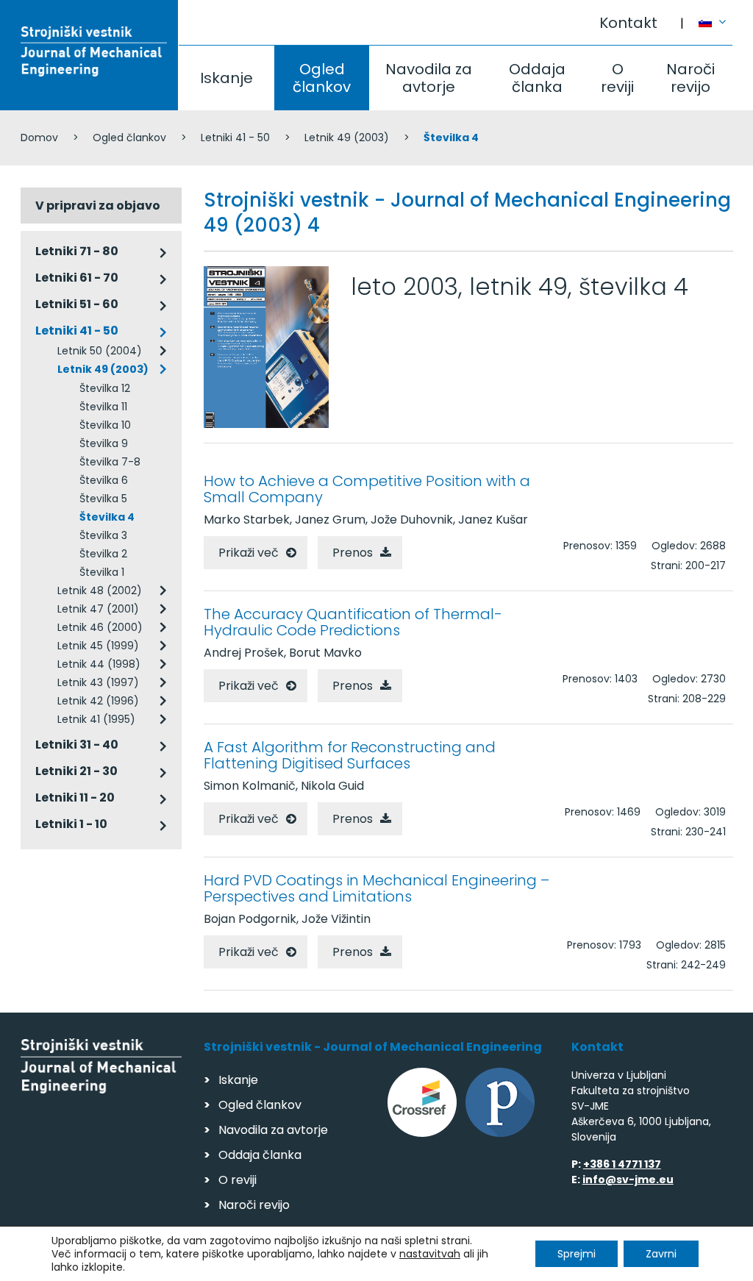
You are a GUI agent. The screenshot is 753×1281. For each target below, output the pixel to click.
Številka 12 (104, 388)
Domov (39, 137)
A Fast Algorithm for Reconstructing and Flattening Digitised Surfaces (350, 755)
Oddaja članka (537, 78)
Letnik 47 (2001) (98, 609)
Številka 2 (103, 553)
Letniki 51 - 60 (76, 304)
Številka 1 (101, 572)
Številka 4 (107, 517)
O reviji (617, 78)
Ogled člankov (322, 78)
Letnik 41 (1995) (96, 719)
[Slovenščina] (716, 15)
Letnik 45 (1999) (98, 645)
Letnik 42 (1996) (98, 700)
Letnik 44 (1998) (98, 664)
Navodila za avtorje (428, 78)
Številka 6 (103, 480)
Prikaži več (248, 552)
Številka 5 (103, 498)
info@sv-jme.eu (628, 1179)
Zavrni (661, 1253)
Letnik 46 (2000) (100, 627)
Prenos (352, 552)
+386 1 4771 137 (622, 1164)
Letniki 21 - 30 (76, 771)
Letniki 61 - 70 (76, 277)
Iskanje (226, 78)
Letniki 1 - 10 (71, 824)
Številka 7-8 (109, 461)
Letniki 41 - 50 (235, 137)
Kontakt (628, 23)
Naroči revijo (690, 78)
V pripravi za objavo (97, 205)
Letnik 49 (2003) (346, 137)
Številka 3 (103, 535)
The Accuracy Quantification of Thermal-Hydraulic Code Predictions (353, 622)
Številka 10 (105, 425)
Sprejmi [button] (576, 1253)
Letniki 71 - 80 (76, 251)
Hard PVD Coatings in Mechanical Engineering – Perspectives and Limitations (376, 888)
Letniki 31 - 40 (76, 744)
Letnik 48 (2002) (99, 590)
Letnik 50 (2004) (99, 350)
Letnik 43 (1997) (98, 682)
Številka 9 (103, 443)
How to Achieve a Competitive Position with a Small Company (367, 489)
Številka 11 (103, 406)
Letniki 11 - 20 (75, 797)
